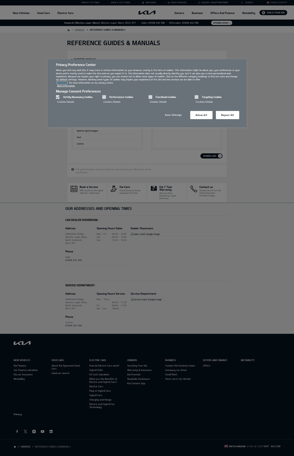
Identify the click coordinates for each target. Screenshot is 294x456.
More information (66, 85)
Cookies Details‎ (65, 101)
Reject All (227, 115)
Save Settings (173, 115)
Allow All (201, 115)
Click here (62, 82)
